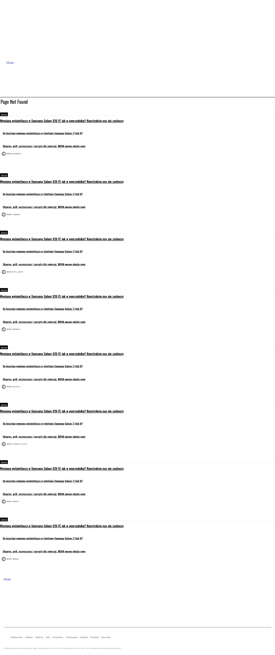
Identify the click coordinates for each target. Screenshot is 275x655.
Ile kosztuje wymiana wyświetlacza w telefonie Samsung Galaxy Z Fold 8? (43, 133)
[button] (268, 78)
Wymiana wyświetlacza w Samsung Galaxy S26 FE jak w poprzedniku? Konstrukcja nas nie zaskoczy (62, 120)
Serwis (4, 114)
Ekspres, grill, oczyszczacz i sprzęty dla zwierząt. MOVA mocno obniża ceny (44, 146)
